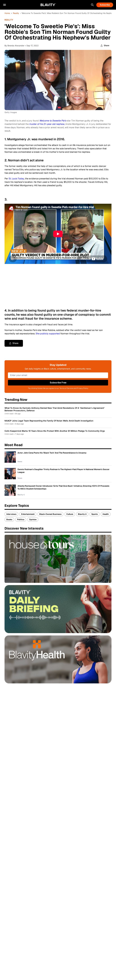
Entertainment (28, 514)
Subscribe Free (58, 382)
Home (7, 13)
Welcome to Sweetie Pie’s (53, 120)
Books (9, 519)
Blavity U (82, 514)
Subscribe (105, 5)
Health (106, 514)
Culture (69, 514)
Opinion (32, 519)
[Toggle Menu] (4, 5)
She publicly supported (48, 333)
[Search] (92, 5)
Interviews (11, 514)
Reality (16, 13)
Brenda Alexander (15, 45)
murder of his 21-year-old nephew (46, 124)
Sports (94, 514)
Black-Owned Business (50, 514)
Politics (20, 519)
